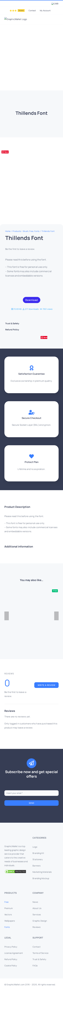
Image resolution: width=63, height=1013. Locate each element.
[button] (31, 323)
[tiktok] (45, 1002)
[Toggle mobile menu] (57, 20)
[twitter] (17, 1002)
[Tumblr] (38, 338)
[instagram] (22, 1002)
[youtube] (31, 1002)
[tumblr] (41, 1002)
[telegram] (50, 1002)
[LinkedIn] (22, 338)
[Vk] (50, 338)
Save (6, 152)
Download (31, 300)
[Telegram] (32, 338)
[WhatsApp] (27, 338)
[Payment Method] (31, 994)
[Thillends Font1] (31, 179)
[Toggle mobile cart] (47, 20)
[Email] (55, 338)
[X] (12, 338)
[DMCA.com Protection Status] (17, 871)
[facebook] (12, 1002)
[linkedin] (27, 1002)
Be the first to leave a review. (20, 249)
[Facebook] (7, 338)
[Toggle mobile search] (52, 20)
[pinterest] (36, 1002)
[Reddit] (17, 338)
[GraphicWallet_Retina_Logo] (15, 836)
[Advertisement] (31, 57)
